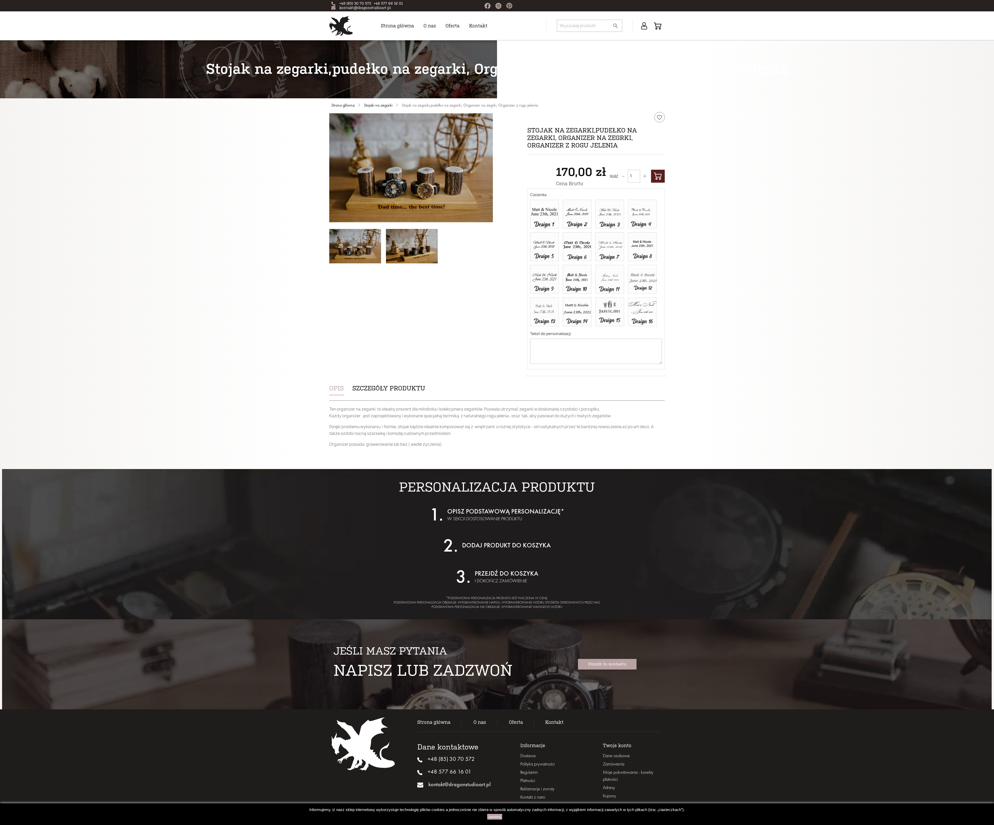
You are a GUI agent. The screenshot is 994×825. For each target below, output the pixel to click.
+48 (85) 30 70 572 (355, 3)
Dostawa (528, 756)
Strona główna (397, 26)
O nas (429, 26)
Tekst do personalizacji (550, 333)
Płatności (527, 780)
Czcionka (538, 194)
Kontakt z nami (532, 797)
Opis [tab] (336, 388)
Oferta (516, 722)
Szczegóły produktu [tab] (388, 388)
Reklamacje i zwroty (537, 789)
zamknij (494, 817)
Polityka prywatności (537, 764)
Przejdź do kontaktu (607, 664)
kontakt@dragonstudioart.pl (365, 8)
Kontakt (478, 26)
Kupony (609, 796)
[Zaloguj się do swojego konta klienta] (644, 25)
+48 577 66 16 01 (388, 3)
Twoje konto (617, 745)
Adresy (609, 787)
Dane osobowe (616, 756)
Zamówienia (613, 764)
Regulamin (529, 772)
